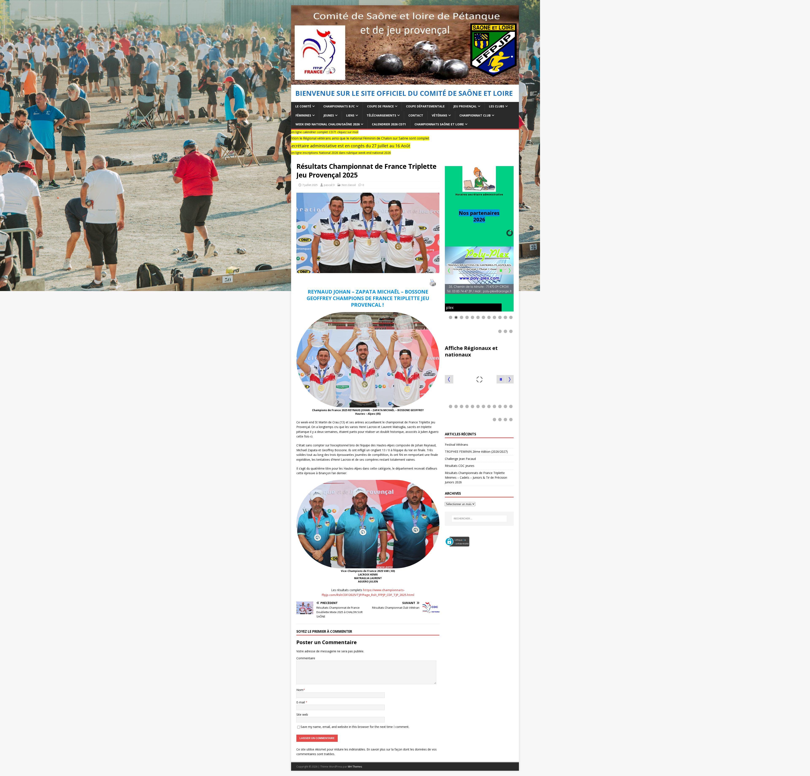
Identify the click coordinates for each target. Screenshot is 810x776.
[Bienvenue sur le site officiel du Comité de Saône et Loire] (405, 82)
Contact (415, 115)
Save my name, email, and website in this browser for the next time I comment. (355, 727)
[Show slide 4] (467, 317)
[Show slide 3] (461, 317)
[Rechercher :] (479, 518)
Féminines (303, 115)
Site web (302, 714)
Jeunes (328, 115)
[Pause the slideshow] (501, 270)
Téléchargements (381, 115)
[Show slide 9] (494, 317)
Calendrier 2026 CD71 (389, 124)
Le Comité (303, 106)
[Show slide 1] (450, 317)
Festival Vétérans (456, 445)
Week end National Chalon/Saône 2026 (328, 124)
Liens (350, 115)
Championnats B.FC (339, 106)
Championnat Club (475, 115)
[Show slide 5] (472, 317)
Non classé (349, 185)
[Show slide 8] (489, 317)
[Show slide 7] (483, 317)
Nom (299, 690)
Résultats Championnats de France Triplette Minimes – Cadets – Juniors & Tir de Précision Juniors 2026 (476, 477)
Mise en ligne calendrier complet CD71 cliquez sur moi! (517, 132)
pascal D (329, 185)
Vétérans (439, 115)
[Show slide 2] (456, 317)
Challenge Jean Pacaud (461, 459)
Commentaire (305, 658)
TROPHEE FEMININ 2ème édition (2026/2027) (476, 452)
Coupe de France (380, 106)
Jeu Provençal (465, 106)
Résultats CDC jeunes (459, 466)
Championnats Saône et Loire (439, 124)
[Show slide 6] (478, 317)
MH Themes (355, 766)
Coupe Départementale (425, 106)
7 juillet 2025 (310, 185)
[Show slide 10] (500, 317)
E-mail (301, 702)
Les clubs (496, 106)
